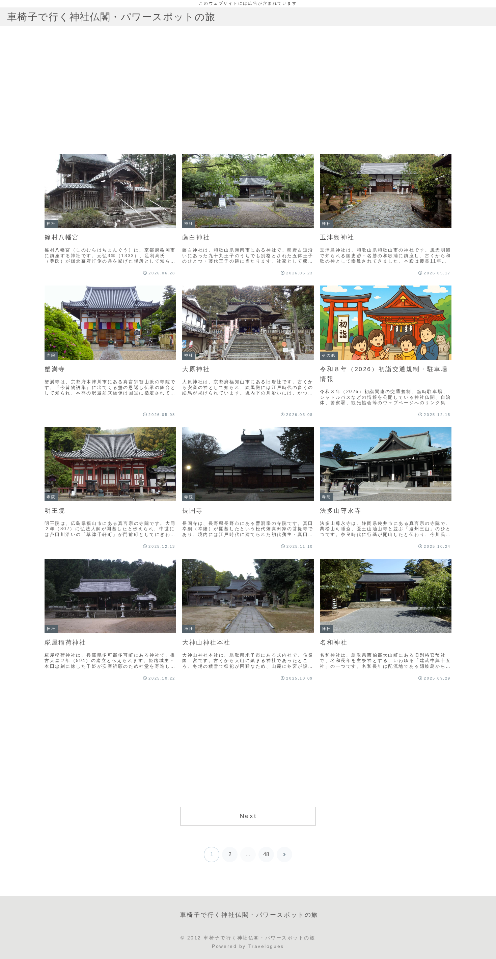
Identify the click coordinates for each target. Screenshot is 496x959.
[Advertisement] (248, 94)
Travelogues (266, 946)
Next (248, 815)
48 (266, 854)
